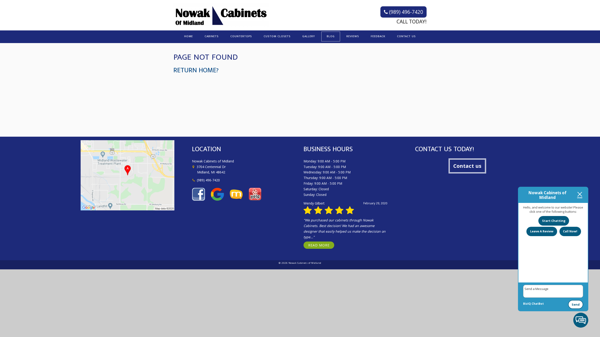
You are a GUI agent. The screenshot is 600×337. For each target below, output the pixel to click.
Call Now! (570, 231)
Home (188, 36)
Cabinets (212, 36)
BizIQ (527, 304)
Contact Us (406, 36)
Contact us (467, 165)
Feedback (378, 36)
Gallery (308, 36)
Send (576, 304)
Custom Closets (277, 36)
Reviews (352, 36)
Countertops (241, 36)
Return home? (196, 70)
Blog (331, 36)
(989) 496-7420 (405, 12)
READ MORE (319, 245)
